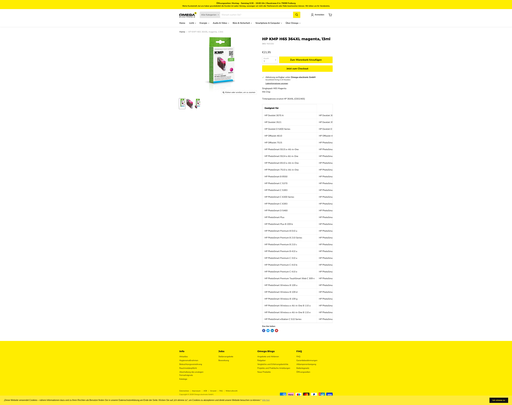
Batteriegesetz (302, 368)
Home (182, 23)
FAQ (298, 356)
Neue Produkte (264, 372)
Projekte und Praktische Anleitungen (273, 368)
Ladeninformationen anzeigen (276, 83)
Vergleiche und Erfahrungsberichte (272, 364)
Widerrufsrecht (231, 391)
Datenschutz (184, 391)
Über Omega (292, 23)
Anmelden (319, 14)
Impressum (196, 391)
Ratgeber (261, 360)
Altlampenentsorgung (306, 364)
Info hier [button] (266, 400)
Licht (192, 23)
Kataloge (183, 379)
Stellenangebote (225, 356)
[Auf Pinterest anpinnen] (276, 330)
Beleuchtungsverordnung (190, 364)
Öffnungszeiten (303, 372)
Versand (213, 391)
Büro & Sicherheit (241, 23)
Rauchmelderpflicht (188, 368)
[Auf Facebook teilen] (263, 330)
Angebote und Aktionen (268, 356)
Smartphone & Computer (268, 23)
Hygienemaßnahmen (188, 360)
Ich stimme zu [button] (499, 400)
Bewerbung (223, 360)
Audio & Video (220, 23)
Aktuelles (183, 356)
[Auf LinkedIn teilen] (272, 330)
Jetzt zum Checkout (297, 68)
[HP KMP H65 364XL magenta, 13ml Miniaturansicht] (182, 103)
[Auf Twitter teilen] (268, 330)
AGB (205, 391)
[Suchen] (296, 15)
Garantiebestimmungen (306, 360)
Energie (204, 23)
